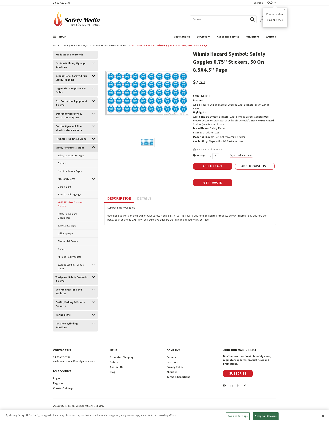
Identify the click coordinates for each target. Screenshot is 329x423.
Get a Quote (212, 183)
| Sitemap (79, 406)
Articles (271, 37)
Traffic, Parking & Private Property (70, 304)
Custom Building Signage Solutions (70, 65)
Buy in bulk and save (241, 155)
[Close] (323, 416)
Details (144, 198)
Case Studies (182, 37)
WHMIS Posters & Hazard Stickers (110, 45)
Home (56, 45)
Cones (61, 249)
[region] (164, 416)
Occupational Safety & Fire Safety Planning (71, 78)
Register (58, 383)
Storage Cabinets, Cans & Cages (71, 266)
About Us (172, 372)
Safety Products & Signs (76, 45)
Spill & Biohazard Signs (69, 171)
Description (119, 198)
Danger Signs (64, 187)
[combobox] (223, 19)
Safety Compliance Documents (67, 216)
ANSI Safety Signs (66, 179)
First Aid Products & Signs (70, 139)
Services (202, 37)
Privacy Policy (175, 367)
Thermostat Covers (68, 241)
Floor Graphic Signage (69, 194)
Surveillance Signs (67, 225)
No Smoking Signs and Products (68, 291)
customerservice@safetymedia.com (74, 361)
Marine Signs (63, 315)
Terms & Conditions (178, 377)
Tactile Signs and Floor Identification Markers (69, 128)
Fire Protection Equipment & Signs (71, 103)
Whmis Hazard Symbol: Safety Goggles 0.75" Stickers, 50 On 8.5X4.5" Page (170, 45)
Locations (172, 362)
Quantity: (199, 155)
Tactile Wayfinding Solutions (66, 325)
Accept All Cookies (265, 416)
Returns (114, 362)
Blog (112, 372)
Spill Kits (62, 163)
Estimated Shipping (121, 357)
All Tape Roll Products (69, 257)
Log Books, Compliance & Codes (70, 90)
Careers (171, 357)
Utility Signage (65, 233)
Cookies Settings (238, 416)
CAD (270, 3)
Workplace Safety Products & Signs (71, 279)
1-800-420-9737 (61, 3)
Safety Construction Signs (71, 155)
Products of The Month (69, 54)
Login (56, 378)
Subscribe (238, 373)
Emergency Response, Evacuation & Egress (68, 115)
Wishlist (258, 3)
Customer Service (228, 37)
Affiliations (253, 37)
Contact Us (116, 367)
